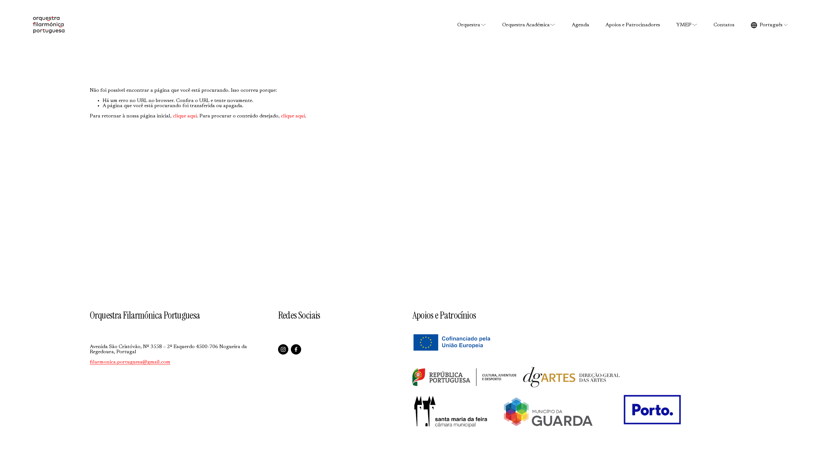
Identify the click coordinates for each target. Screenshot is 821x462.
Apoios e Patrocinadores (632, 25)
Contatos (724, 25)
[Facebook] (296, 349)
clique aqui (185, 116)
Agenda (580, 25)
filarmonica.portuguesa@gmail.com (130, 362)
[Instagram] (283, 349)
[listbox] (769, 25)
